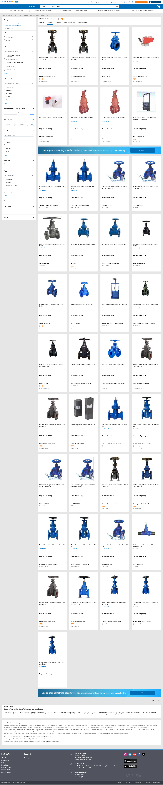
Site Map (119, 782)
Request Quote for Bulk (116, 2)
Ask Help (26, 758)
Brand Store (5, 765)
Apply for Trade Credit (101, 2)
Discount (58, 22)
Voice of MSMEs (6, 770)
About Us (4, 758)
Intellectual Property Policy (153, 782)
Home (3, 15)
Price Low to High (69, 22)
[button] (155, 2)
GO (32, 113)
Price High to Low (83, 22)
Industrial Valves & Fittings (15, 15)
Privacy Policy (139, 782)
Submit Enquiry (142, 150)
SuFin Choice (9, 37)
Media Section (5, 760)
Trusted (8, 40)
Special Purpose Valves (9, 739)
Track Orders (89, 2)
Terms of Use (128, 782)
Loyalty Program (6, 772)
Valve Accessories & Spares (11, 741)
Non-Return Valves (8, 733)
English (128, 2)
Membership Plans (7, 767)
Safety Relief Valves (9, 736)
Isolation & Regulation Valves (31, 15)
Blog (2, 762)
